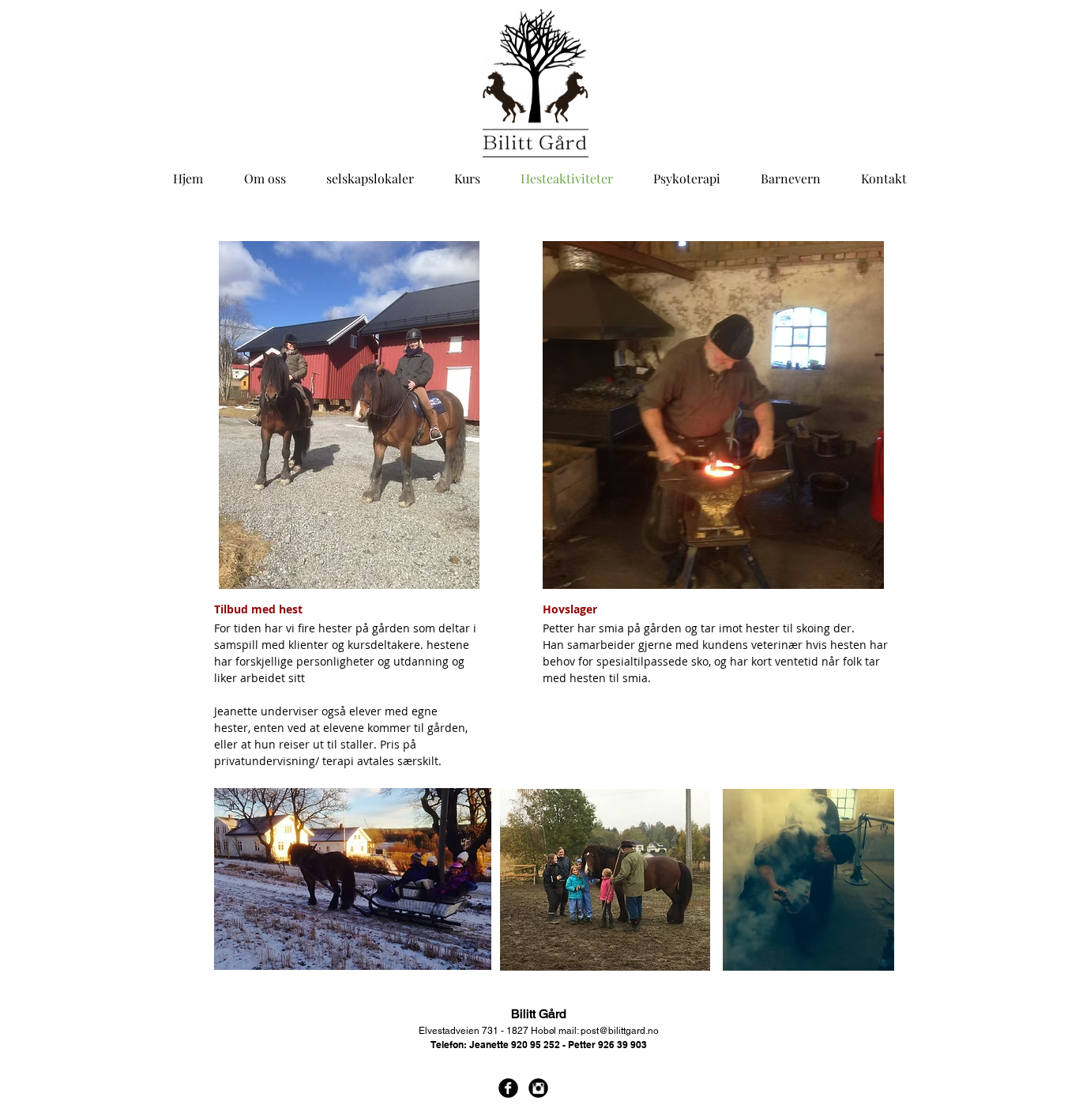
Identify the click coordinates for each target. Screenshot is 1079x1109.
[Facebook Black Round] (508, 1088)
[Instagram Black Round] (538, 1088)
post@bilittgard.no (620, 1030)
